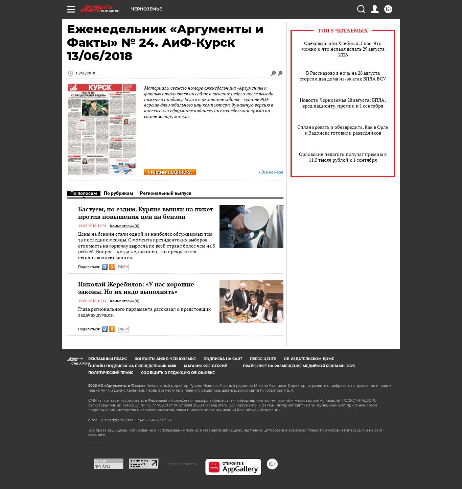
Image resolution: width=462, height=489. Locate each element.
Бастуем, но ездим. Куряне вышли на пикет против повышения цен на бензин (145, 212)
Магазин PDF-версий (205, 366)
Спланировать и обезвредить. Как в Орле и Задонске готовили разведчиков (342, 130)
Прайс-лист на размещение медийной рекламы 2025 (299, 366)
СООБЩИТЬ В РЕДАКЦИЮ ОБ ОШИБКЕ (178, 373)
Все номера (272, 172)
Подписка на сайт (223, 359)
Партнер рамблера (182, 464)
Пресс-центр (263, 359)
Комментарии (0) (124, 226)
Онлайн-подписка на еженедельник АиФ (132, 366)
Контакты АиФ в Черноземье (165, 359)
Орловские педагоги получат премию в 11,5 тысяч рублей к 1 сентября (343, 157)
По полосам (83, 193)
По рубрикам (118, 193)
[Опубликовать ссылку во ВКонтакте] (105, 267)
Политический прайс (110, 373)
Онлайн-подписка (170, 172)
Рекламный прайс (107, 359)
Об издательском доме (309, 359)
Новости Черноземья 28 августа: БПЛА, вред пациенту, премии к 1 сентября (343, 103)
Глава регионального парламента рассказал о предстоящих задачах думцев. (144, 312)
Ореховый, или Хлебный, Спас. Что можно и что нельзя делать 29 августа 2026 (343, 48)
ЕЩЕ (122, 267)
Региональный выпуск (165, 193)
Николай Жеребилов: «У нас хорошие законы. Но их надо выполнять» (136, 288)
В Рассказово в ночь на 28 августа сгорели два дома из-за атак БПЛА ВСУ (343, 76)
